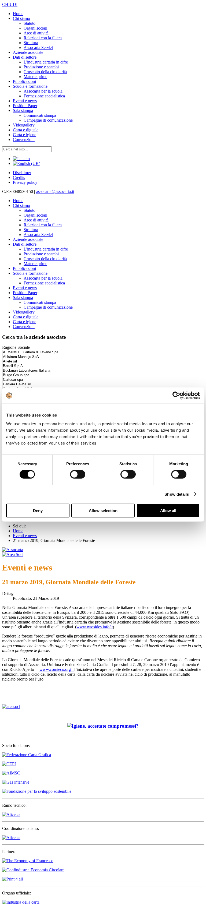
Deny (38, 510)
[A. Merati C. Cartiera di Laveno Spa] (42, 352)
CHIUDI (9, 4)
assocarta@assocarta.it (55, 191)
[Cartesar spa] (42, 380)
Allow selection (103, 510)
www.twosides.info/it (94, 627)
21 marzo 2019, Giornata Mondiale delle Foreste (69, 582)
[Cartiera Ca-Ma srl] (42, 384)
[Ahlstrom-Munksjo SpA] (42, 357)
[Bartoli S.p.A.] (42, 366)
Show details (176, 494)
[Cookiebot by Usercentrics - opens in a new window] (176, 396)
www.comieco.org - (56, 669)
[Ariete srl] (42, 361)
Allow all (168, 510)
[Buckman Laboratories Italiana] (42, 370)
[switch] (77, 474)
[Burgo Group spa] (42, 375)
